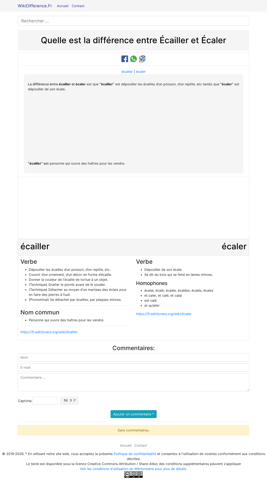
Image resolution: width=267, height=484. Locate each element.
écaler (141, 71)
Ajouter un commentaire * (133, 414)
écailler (127, 71)
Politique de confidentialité (135, 454)
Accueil (62, 6)
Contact (78, 6)
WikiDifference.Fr (35, 5)
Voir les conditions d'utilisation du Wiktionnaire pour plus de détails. (133, 469)
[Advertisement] (133, 126)
